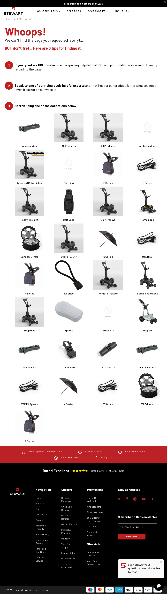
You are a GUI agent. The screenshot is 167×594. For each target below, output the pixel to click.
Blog (38, 509)
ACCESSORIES (97, 11)
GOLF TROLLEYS (47, 11)
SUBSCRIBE (131, 536)
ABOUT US (121, 11)
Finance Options (95, 512)
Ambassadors (94, 506)
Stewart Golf (21, 590)
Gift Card (91, 526)
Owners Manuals (69, 524)
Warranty (65, 538)
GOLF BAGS (74, 11)
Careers (39, 520)
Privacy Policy (42, 534)
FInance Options (69, 553)
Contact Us (41, 514)
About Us (40, 503)
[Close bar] (165, 2)
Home (8, 19)
